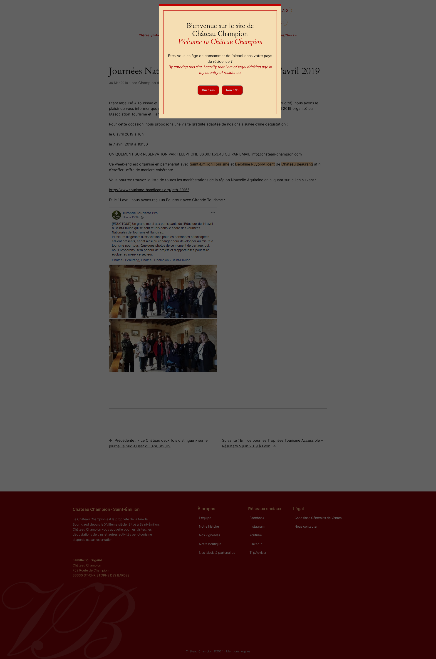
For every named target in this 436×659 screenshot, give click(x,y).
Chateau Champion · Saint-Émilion (106, 509)
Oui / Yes (208, 90)
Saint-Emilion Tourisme (209, 164)
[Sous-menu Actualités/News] (296, 35)
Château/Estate (150, 35)
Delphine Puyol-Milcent (255, 164)
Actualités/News (282, 35)
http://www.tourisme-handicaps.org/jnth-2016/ (149, 190)
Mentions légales (238, 651)
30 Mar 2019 (118, 83)
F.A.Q (284, 10)
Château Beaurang (297, 164)
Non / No (232, 90)
